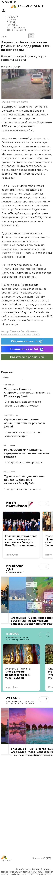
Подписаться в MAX (24, 349)
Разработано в (33, 869)
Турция (36, 334)
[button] (41, 503)
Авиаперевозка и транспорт (16, 334)
